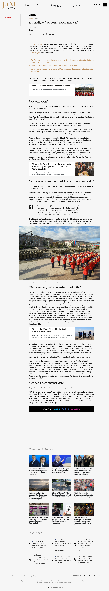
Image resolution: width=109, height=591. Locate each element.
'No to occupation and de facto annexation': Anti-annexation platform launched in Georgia (83, 471)
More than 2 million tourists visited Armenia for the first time (54, 66)
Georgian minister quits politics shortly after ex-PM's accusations (61, 471)
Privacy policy (30, 576)
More (75, 5)
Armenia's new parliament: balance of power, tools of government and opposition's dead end (85, 544)
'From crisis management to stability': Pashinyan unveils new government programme (63, 544)
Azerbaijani (36, 53)
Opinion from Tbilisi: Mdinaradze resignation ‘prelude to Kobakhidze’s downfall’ (38, 471)
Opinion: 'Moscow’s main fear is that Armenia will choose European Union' (40, 559)
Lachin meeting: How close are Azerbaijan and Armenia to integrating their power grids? (38, 496)
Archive (32, 18)
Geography (56, 5)
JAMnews (32, 27)
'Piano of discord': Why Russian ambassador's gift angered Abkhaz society (61, 495)
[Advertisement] (61, 428)
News (27, 5)
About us (6, 576)
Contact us (17, 576)
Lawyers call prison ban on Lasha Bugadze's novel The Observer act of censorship (61, 520)
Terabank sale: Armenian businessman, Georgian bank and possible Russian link (38, 520)
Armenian (38, 44)
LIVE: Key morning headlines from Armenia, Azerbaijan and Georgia (83, 495)
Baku (31, 30)
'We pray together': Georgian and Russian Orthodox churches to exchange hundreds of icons (82, 521)
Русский (32, 15)
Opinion (40, 5)
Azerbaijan (7, 18)
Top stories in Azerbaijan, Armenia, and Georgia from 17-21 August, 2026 (40, 544)
